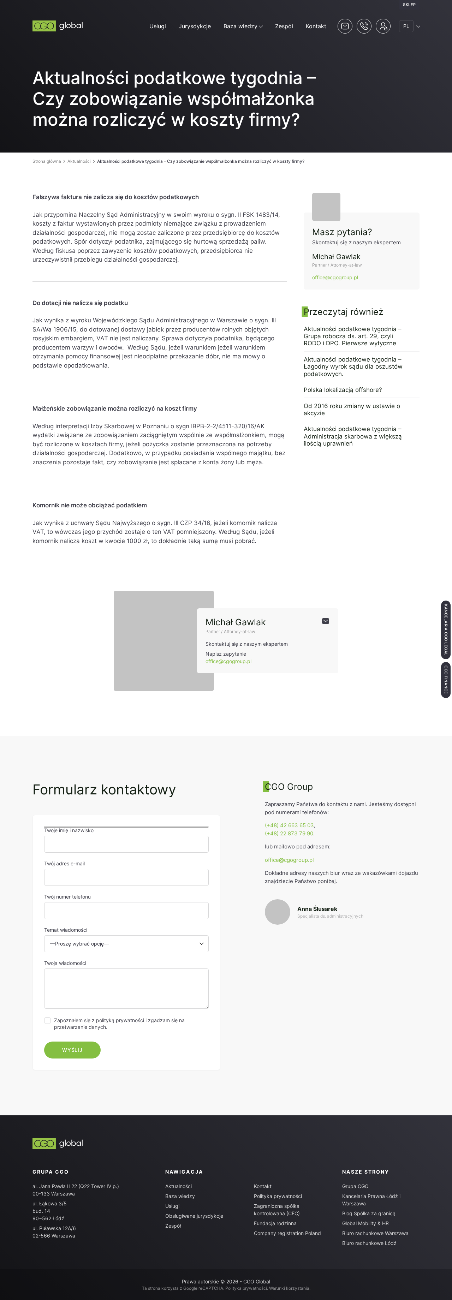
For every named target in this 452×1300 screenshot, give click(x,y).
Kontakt (316, 26)
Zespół (284, 26)
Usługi (157, 26)
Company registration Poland (287, 1233)
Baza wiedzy (240, 26)
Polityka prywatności (278, 1196)
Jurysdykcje (195, 26)
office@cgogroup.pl (335, 277)
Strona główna (46, 161)
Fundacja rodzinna (275, 1223)
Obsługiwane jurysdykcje (194, 1216)
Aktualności (79, 161)
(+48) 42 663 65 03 (289, 825)
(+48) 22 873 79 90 (289, 833)
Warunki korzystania (289, 1288)
